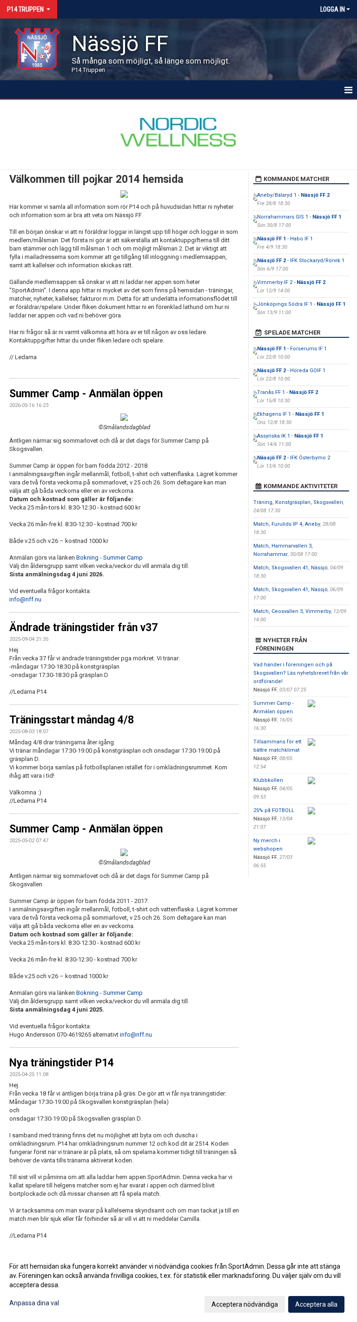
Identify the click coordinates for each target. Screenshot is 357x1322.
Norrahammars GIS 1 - (299, 217)
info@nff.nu (25, 599)
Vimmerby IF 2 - (291, 282)
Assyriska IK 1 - (290, 436)
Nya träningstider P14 (61, 1063)
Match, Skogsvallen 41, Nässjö (290, 568)
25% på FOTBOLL (273, 810)
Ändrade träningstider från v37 (83, 627)
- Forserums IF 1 (292, 349)
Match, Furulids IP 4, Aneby (286, 524)
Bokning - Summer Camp (109, 557)
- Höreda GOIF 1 (291, 371)
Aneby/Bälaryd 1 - (293, 195)
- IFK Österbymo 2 (293, 458)
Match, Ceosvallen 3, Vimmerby (292, 611)
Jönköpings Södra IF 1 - (301, 304)
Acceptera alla (316, 1304)
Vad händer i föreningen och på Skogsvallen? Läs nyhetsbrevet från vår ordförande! (300, 673)
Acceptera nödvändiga (245, 1304)
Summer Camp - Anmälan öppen (86, 393)
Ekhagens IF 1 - (290, 414)
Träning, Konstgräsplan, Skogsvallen (298, 502)
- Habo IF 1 (285, 239)
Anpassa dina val (34, 1303)
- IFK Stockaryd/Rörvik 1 (300, 261)
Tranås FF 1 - (287, 392)
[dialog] (178, 1285)
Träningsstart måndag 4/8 (71, 720)
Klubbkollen (268, 780)
